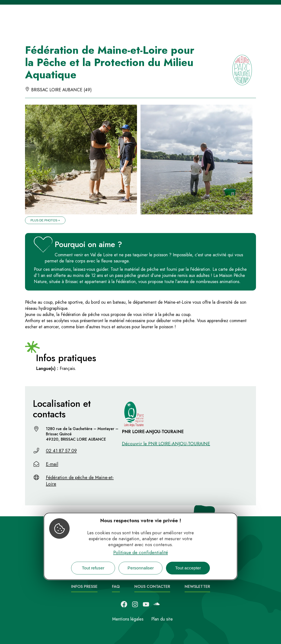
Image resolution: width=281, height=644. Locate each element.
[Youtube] (146, 604)
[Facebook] (124, 604)
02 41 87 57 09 (61, 450)
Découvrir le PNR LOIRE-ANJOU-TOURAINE (166, 443)
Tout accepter (188, 568)
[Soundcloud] (157, 604)
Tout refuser (93, 568)
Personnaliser (141, 568)
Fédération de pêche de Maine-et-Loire (80, 480)
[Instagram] (135, 604)
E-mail (52, 464)
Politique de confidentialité (140, 552)
